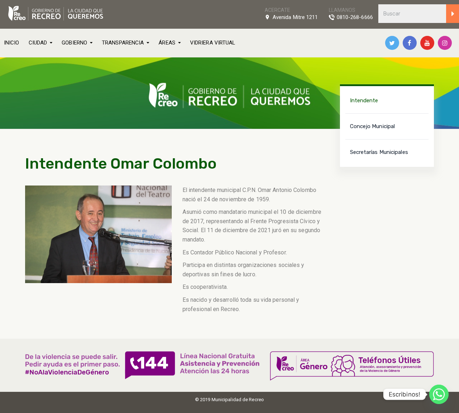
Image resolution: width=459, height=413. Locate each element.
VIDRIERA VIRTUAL (213, 42)
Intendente (364, 100)
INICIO (11, 42)
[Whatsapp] (439, 394)
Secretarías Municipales (379, 152)
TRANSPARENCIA (123, 42)
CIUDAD (38, 42)
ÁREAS (166, 42)
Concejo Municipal (372, 126)
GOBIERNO (74, 42)
